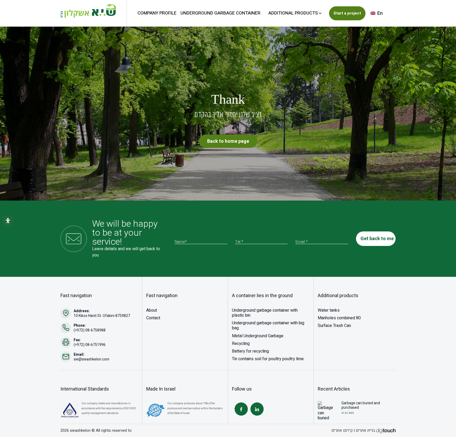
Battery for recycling (250, 351)
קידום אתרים (342, 430)
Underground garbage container (220, 13)
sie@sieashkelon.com (91, 359)
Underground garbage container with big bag (268, 325)
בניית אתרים (365, 430)
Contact (153, 318)
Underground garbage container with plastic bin (265, 313)
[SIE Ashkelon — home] (88, 11)
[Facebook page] (241, 409)
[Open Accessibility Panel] (8, 220)
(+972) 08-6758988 (90, 330)
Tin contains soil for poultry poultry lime (268, 359)
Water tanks (329, 310)
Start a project (347, 13)
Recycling (241, 343)
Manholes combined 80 (339, 318)
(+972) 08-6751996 (90, 345)
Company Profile (157, 13)
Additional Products (293, 13)
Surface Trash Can (334, 325)
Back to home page (228, 141)
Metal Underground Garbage (257, 336)
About (151, 310)
